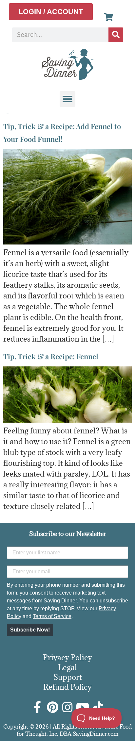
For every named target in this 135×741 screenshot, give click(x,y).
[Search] (115, 34)
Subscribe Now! (30, 629)
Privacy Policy (67, 657)
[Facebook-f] (37, 707)
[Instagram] (67, 707)
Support (67, 677)
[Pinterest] (52, 707)
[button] (67, 99)
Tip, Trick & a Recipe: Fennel (50, 356)
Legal (67, 667)
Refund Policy (67, 687)
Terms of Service (52, 616)
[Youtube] (82, 707)
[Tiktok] (98, 707)
